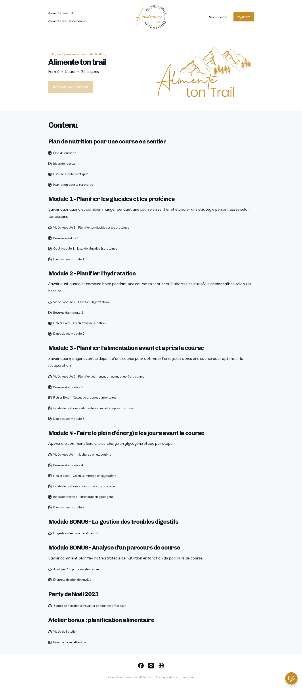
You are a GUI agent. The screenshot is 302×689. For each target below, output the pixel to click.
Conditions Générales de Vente (129, 677)
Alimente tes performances (67, 21)
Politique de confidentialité (175, 677)
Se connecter (218, 17)
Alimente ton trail (60, 13)
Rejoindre (243, 17)
